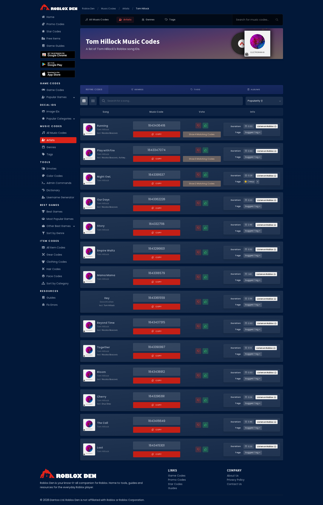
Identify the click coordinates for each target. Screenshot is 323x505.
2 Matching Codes (202, 183)
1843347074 (157, 150)
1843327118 (156, 224)
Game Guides (55, 46)
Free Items (53, 38)
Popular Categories (59, 118)
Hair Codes (54, 269)
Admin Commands (59, 183)
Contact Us (234, 484)
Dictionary (53, 190)
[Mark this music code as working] (205, 125)
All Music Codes (57, 133)
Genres (51, 147)
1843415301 (157, 445)
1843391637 (157, 175)
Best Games (54, 211)
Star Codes (54, 31)
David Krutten (107, 301)
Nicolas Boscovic (110, 133)
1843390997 (156, 347)
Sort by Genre (55, 233)
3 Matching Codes (202, 158)
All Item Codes (56, 247)
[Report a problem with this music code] (198, 125)
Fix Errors (52, 305)
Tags (50, 154)
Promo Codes (55, 24)
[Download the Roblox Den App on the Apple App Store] (57, 74)
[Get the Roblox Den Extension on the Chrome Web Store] (57, 55)
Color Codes (55, 176)
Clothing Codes (57, 262)
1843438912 (156, 372)
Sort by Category (58, 283)
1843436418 (156, 125)
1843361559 (156, 298)
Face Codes (54, 276)
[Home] (58, 7)
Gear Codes (54, 255)
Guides (51, 298)
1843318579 (156, 273)
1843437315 (156, 322)
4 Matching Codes (202, 134)
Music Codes (108, 8)
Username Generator (60, 197)
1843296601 (156, 248)
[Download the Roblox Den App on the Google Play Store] (57, 64)
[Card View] (93, 101)
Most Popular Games (60, 219)
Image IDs (53, 111)
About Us (233, 475)
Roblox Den (88, 8)
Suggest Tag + (252, 132)
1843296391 (157, 396)
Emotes (51, 168)
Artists (51, 140)
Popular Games (57, 97)
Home (50, 17)
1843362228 (156, 199)
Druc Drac (106, 403)
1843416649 (156, 421)
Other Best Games (59, 226)
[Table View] (84, 101)
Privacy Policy (235, 480)
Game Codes (55, 90)
